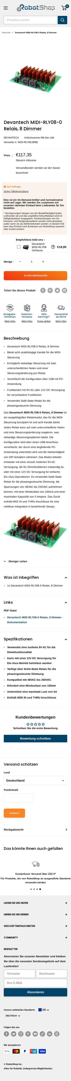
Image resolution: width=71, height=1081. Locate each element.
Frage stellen (44, 321)
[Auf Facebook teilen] (43, 290)
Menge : (9, 261)
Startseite (6, 32)
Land (7, 772)
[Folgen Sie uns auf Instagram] (20, 1034)
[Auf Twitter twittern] (57, 290)
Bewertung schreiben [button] (35, 738)
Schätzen (14, 813)
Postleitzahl (11, 789)
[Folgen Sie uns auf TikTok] (42, 1034)
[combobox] (31, 20)
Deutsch (12, 1015)
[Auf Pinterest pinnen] (50, 290)
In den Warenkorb (35, 275)
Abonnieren (35, 992)
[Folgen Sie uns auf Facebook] (6, 1034)
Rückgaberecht (13, 829)
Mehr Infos (10, 321)
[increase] (43, 262)
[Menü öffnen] (6, 7)
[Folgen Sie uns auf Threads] (56, 1034)
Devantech (11, 137)
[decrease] (20, 262)
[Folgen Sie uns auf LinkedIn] (49, 1034)
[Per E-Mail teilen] (64, 290)
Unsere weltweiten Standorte (19, 1010)
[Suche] (62, 20)
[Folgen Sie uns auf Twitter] (13, 1034)
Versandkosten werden (29, 167)
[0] (64, 8)
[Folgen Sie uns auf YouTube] (35, 1034)
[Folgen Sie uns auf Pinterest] (28, 1034)
